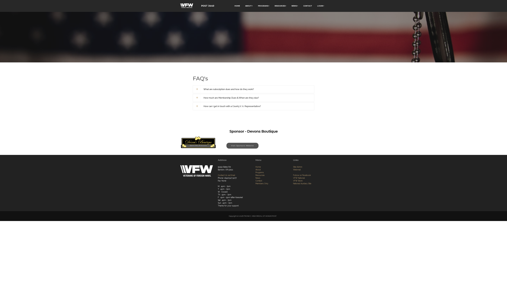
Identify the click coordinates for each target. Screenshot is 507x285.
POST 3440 (207, 6)
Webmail (297, 170)
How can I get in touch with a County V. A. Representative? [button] (232, 106)
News (257, 178)
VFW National (299, 178)
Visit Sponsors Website (242, 146)
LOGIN (320, 6)
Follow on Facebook (302, 175)
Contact (258, 181)
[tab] (253, 89)
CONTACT (307, 6)
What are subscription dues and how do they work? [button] (228, 89)
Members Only (261, 183)
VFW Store (297, 181)
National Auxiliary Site (302, 183)
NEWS (294, 6)
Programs (259, 172)
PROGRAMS (263, 6)
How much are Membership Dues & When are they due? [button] (231, 98)
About (258, 170)
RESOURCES (280, 6)
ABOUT (248, 6)
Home (258, 167)
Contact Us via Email (226, 175)
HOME (237, 6)
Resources (260, 175)
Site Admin (297, 167)
